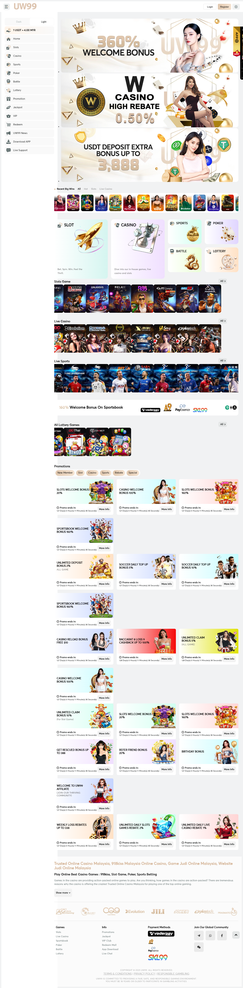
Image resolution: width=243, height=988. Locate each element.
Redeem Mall (109, 945)
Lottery (59, 954)
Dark (18, 21)
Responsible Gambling (173, 973)
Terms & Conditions (117, 973)
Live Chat (107, 954)
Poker (59, 945)
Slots (58, 932)
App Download (110, 949)
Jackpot (106, 936)
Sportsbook (62, 941)
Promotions (108, 932)
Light (43, 21)
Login (210, 6)
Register (224, 6)
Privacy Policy (144, 973)
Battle (59, 949)
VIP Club (106, 941)
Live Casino (62, 936)
